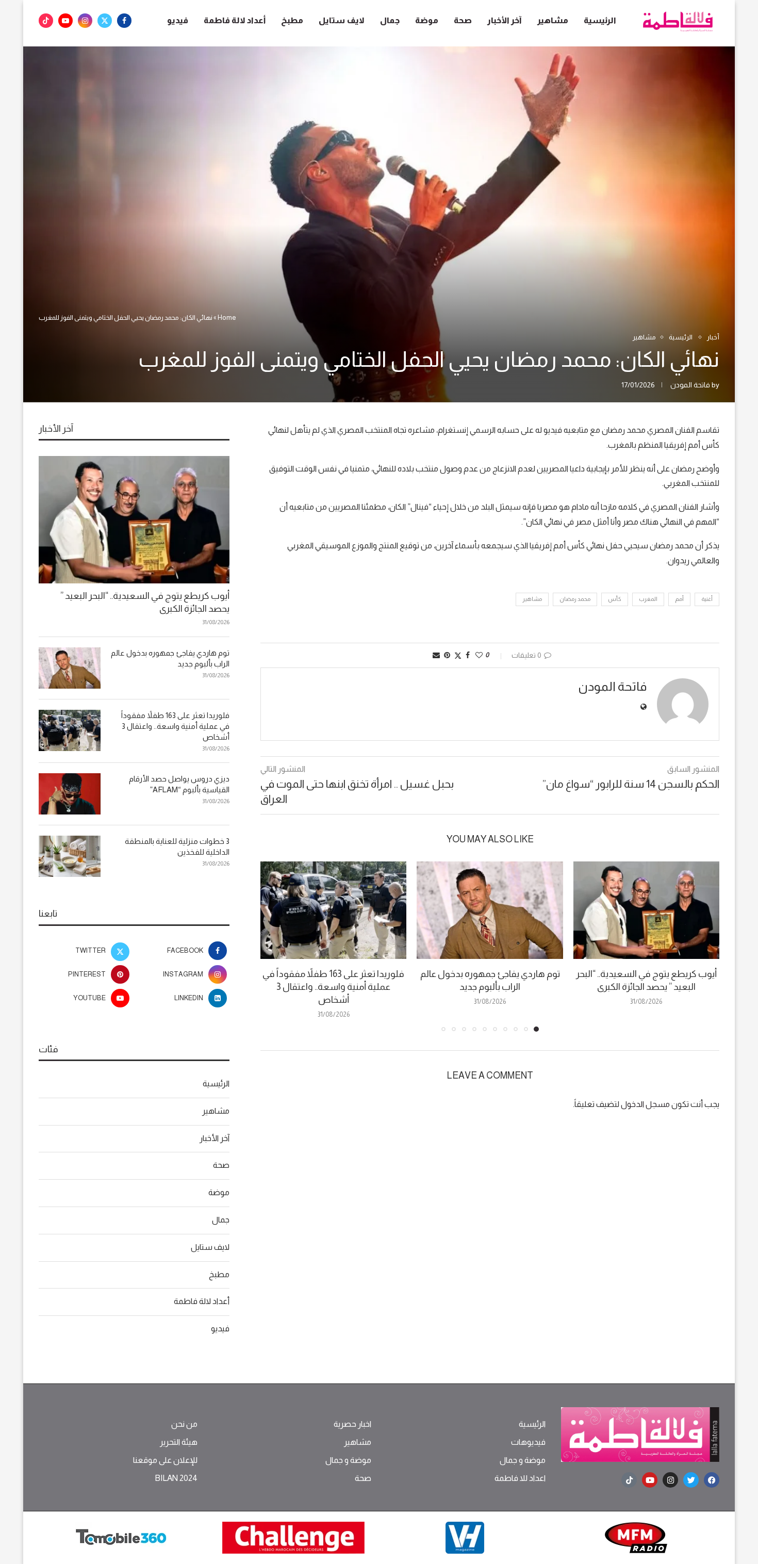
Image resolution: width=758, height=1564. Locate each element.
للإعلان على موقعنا (165, 1460)
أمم (679, 599)
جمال (390, 20)
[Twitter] (104, 20)
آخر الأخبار (504, 20)
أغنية (707, 599)
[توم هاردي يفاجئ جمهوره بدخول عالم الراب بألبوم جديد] (490, 910)
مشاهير (552, 20)
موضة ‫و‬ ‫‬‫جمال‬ (523, 1460)
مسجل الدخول (645, 1104)
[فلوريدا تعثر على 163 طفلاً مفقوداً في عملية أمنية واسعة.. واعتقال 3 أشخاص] (333, 910)
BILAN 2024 (176, 1478)
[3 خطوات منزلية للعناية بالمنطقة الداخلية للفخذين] (70, 856)
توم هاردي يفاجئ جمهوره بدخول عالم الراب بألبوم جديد (170, 658)
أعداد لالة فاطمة (235, 20)
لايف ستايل (342, 20)
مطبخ (292, 20)
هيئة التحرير (178, 1442)
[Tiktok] (46, 20)
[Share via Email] (436, 655)
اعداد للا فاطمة (520, 1478)
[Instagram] (85, 20)
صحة (463, 20)
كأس (614, 599)
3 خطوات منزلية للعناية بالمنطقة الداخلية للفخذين (177, 846)
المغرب (648, 599)
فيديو (177, 20)
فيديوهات (528, 1442)
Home (227, 317)
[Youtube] (65, 20)
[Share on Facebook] (468, 655)
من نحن (184, 1424)
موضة (426, 20)
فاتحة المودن (690, 385)
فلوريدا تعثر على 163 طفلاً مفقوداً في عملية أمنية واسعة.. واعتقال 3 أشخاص (333, 987)
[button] (274, 946)
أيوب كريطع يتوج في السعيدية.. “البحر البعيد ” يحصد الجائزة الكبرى (144, 602)
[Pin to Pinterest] (447, 655)
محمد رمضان (574, 599)
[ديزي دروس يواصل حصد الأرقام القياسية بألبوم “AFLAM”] (70, 793)
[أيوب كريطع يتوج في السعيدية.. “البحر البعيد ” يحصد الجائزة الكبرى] (646, 910)
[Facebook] (124, 20)
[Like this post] (479, 655)
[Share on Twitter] (458, 655)
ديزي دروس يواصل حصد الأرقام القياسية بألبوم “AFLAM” (179, 784)
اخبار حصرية (352, 1424)
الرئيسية (600, 20)
